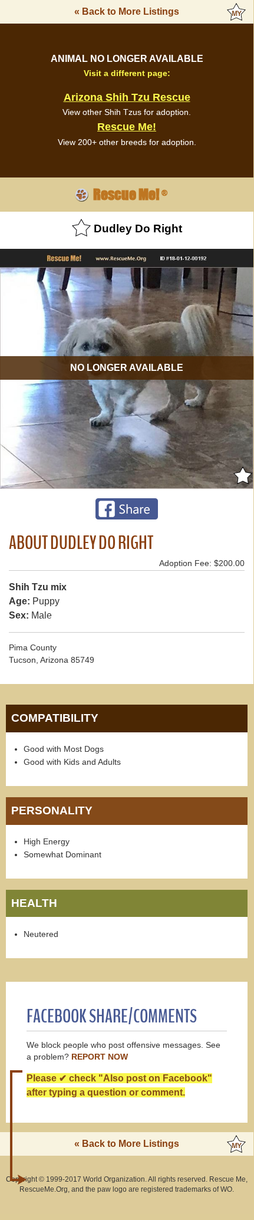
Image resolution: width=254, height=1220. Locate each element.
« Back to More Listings (126, 11)
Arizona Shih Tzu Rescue (127, 97)
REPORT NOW (99, 1057)
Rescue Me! (126, 127)
